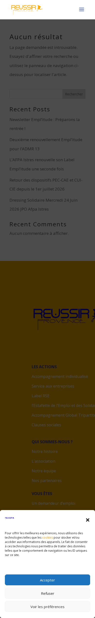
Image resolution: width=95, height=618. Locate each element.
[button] (87, 520)
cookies (47, 537)
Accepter (47, 580)
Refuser (47, 593)
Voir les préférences (47, 606)
